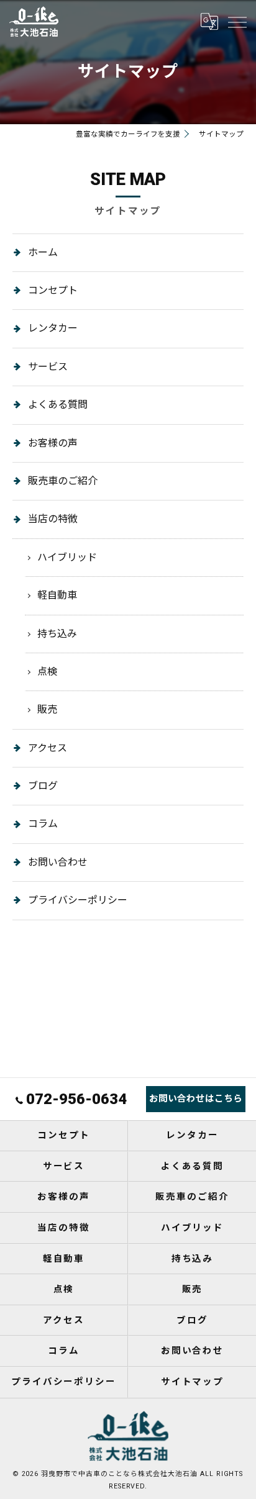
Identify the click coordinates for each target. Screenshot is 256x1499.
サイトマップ (192, 1382)
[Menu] (236, 21)
